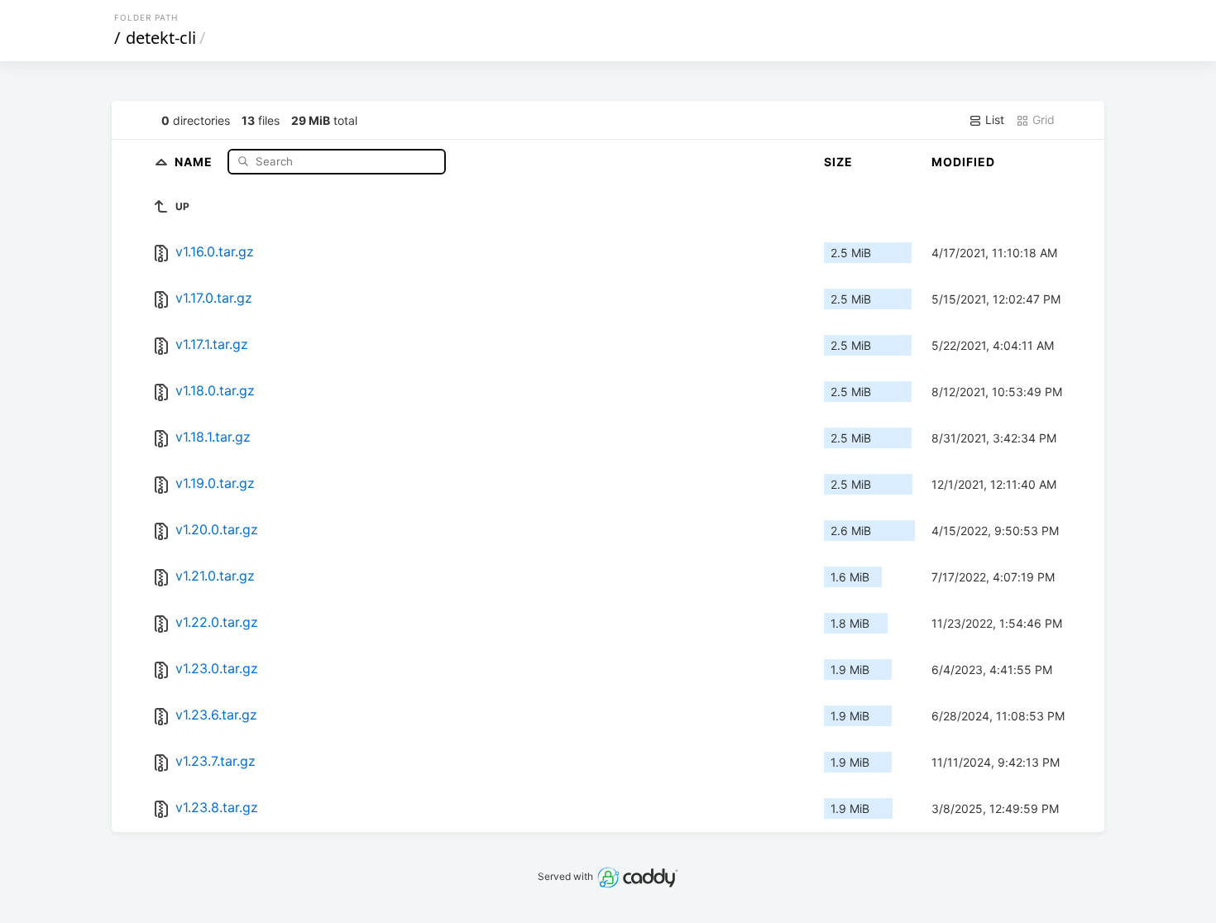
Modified (963, 162)
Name (195, 161)
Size (838, 162)
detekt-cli (161, 37)
